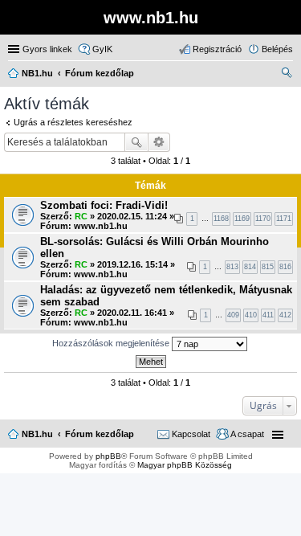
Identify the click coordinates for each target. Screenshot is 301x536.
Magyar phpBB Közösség (184, 464)
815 (268, 267)
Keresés (136, 142)
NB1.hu (37, 434)
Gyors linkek (47, 49)
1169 (242, 219)
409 (233, 315)
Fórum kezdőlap (99, 434)
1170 (262, 219)
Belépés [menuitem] (277, 49)
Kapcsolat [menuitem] (191, 434)
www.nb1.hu (101, 226)
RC (81, 216)
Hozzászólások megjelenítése (112, 343)
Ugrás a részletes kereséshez (73, 122)
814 (250, 267)
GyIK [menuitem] (102, 49)
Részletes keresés (159, 142)
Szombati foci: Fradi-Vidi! (104, 205)
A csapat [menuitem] (247, 434)
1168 (221, 219)
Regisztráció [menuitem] (217, 49)
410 (251, 315)
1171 (283, 219)
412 (285, 315)
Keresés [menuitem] (286, 74)
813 (232, 267)
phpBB (108, 456)
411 (268, 315)
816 (285, 267)
